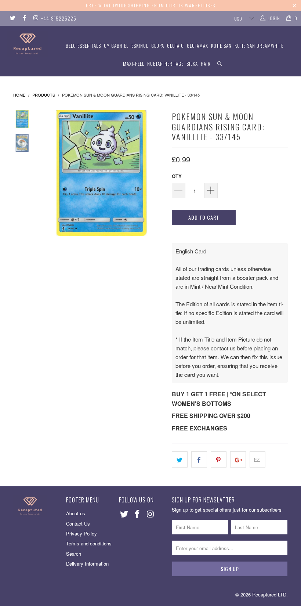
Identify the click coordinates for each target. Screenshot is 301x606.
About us (75, 513)
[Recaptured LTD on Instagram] (35, 18)
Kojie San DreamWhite (259, 45)
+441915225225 (58, 18)
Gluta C (175, 45)
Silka (192, 63)
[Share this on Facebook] (199, 459)
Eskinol (139, 45)
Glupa (157, 45)
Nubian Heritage (165, 63)
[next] (157, 173)
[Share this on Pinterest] (218, 459)
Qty (177, 176)
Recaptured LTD (269, 594)
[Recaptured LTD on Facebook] (24, 18)
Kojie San (221, 45)
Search (73, 553)
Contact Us (78, 523)
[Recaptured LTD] (27, 44)
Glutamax (197, 45)
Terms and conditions (89, 543)
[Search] (220, 64)
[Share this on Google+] (238, 459)
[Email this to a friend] (257, 459)
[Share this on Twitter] (180, 459)
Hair (206, 63)
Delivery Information (87, 563)
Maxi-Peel (133, 63)
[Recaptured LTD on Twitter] (12, 18)
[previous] (46, 173)
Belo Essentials (83, 45)
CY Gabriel (116, 45)
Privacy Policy (81, 533)
